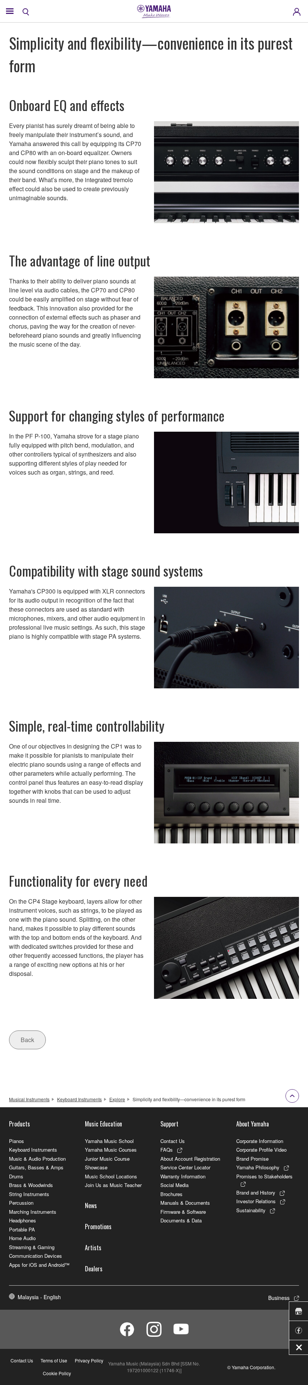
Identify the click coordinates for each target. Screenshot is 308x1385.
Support (169, 1123)
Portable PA (22, 1229)
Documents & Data (181, 1220)
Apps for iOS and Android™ (39, 1264)
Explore (117, 1099)
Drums (16, 1176)
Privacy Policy (89, 1360)
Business (279, 1297)
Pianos (16, 1141)
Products (19, 1123)
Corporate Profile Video (261, 1149)
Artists (93, 1247)
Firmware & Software (183, 1211)
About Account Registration (190, 1158)
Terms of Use (54, 1360)
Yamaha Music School (109, 1141)
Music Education (103, 1123)
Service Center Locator (185, 1167)
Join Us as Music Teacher (113, 1185)
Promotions (98, 1226)
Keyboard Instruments (79, 1099)
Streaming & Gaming (31, 1247)
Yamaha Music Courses (111, 1149)
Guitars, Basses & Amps (36, 1167)
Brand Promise (252, 1158)
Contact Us (172, 1141)
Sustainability (251, 1210)
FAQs (166, 1149)
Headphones (22, 1220)
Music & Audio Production (37, 1158)
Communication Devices (35, 1255)
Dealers (94, 1268)
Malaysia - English (39, 1297)
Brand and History (255, 1192)
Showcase (96, 1167)
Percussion (21, 1202)
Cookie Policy (57, 1373)
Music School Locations (111, 1176)
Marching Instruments (32, 1211)
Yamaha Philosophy (257, 1167)
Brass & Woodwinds (31, 1185)
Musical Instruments (29, 1099)
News (91, 1205)
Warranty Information (182, 1176)
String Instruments (29, 1194)
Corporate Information (259, 1141)
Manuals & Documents (185, 1202)
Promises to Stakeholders (264, 1176)
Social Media (174, 1185)
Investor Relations (256, 1201)
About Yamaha (252, 1123)
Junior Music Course (107, 1158)
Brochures (171, 1194)
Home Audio (22, 1238)
